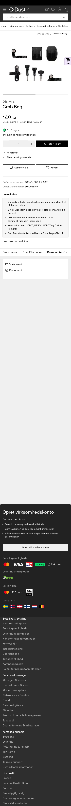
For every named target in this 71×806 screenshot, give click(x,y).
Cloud (6, 700)
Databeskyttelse (13, 705)
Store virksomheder (15, 803)
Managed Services (14, 680)
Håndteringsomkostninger (19, 638)
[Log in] (60, 9)
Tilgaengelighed (13, 659)
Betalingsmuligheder (16, 628)
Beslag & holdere (45, 26)
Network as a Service (16, 695)
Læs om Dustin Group (16, 783)
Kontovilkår (10, 643)
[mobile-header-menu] (5, 9)
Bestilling (8, 736)
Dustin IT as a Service (16, 685)
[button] (47, 9)
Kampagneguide (13, 664)
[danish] (19, 607)
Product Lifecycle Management (22, 715)
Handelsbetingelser (15, 623)
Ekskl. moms (9, 122)
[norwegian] (12, 607)
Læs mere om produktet (16, 241)
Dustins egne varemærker (19, 798)
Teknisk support (13, 762)
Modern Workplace (14, 690)
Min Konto (9, 751)
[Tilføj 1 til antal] (31, 143)
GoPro (9, 101)
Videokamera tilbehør (21, 26)
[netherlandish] (34, 607)
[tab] (11, 252)
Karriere (8, 788)
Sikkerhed (9, 710)
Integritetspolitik (13, 648)
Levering (8, 741)
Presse (7, 778)
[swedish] (5, 607)
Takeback (9, 720)
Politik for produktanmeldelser (22, 669)
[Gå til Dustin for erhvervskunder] (20, 9)
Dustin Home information (18, 767)
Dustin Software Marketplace (21, 725)
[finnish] (27, 607)
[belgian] (41, 607)
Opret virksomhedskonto (35, 547)
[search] (64, 17)
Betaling (8, 756)
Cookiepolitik (11, 653)
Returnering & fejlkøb (16, 746)
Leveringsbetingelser (16, 633)
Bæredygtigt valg (13, 793)
